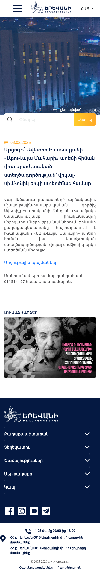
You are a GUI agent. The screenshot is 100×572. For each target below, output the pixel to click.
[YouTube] (35, 510)
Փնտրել (85, 119)
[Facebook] (10, 510)
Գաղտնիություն (69, 567)
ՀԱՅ (86, 8)
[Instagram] (22, 510)
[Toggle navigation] (18, 8)
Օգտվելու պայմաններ (36, 567)
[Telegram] (45, 510)
